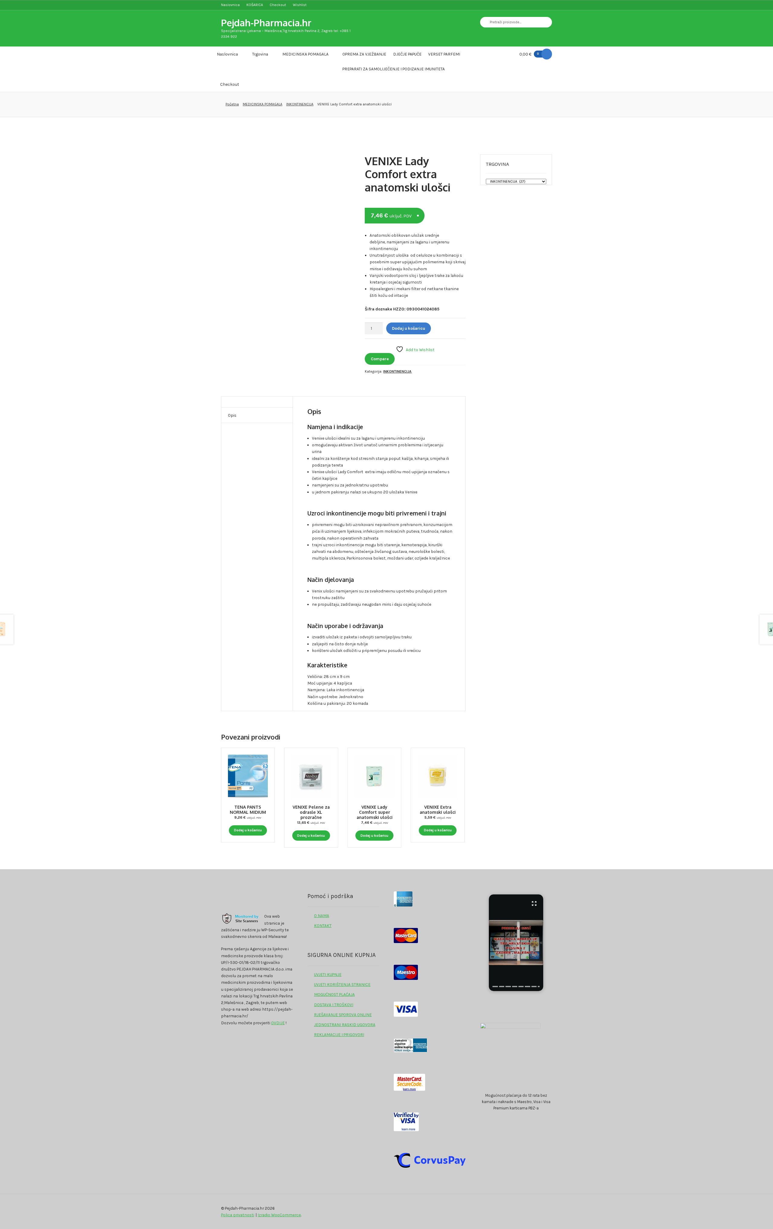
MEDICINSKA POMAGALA (305, 54)
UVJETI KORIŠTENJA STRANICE (342, 984)
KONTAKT (323, 925)
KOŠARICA (254, 5)
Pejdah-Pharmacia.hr (266, 22)
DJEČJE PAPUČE (407, 54)
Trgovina (260, 54)
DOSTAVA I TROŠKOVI (333, 1004)
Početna (232, 104)
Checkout (278, 5)
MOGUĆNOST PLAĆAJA (334, 994)
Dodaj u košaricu (408, 328)
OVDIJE (278, 1022)
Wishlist (299, 5)
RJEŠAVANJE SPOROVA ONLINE (343, 1014)
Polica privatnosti (237, 1214)
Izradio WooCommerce (279, 1214)
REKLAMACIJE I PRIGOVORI (339, 1034)
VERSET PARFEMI (444, 54)
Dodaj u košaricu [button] (248, 830)
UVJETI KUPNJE (328, 974)
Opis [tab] (232, 415)
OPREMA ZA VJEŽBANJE (364, 54)
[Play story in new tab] (516, 942)
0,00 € (529, 54)
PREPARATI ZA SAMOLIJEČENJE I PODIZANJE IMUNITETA (393, 68)
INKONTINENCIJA (299, 104)
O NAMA (321, 915)
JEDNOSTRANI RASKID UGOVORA (344, 1024)
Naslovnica (230, 5)
